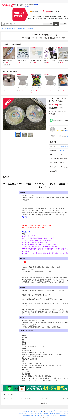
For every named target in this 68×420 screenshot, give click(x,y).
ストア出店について (39, 415)
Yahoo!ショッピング (51, 411)
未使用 (62, 150)
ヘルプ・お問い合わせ (60, 415)
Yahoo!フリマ (39, 411)
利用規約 (46, 413)
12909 (66, 130)
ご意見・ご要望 (50, 415)
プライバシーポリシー (24, 413)
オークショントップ (6, 28)
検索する (56, 24)
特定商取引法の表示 (28, 415)
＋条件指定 (63, 24)
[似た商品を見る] (6, 127)
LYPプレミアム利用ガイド (56, 413)
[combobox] (22, 23)
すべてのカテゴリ (47, 24)
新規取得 (36, 4)
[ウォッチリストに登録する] (13, 57)
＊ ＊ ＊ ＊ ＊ (59, 128)
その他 (31, 28)
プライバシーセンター (36, 413)
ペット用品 (26, 28)
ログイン (27, 6)
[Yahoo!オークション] (12, 4)
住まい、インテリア (17, 28)
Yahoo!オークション (27, 411)
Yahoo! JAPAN (64, 411)
